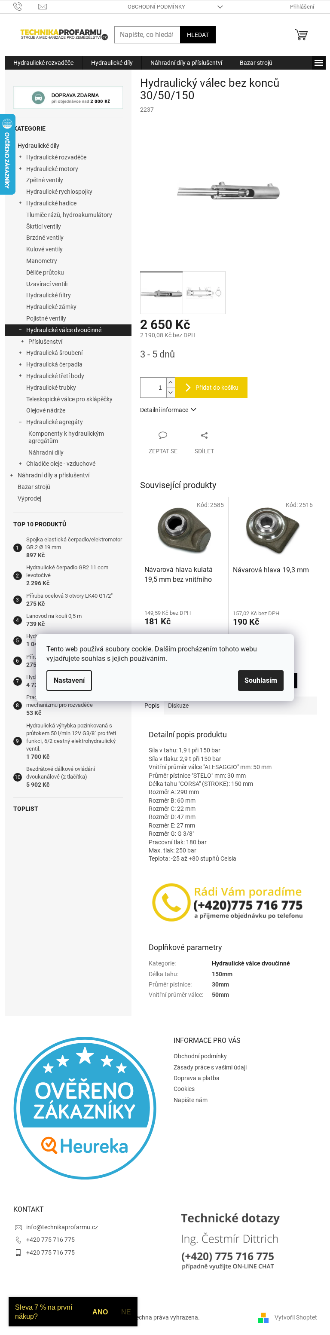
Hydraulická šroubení (54, 352)
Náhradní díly (46, 452)
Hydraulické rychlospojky (59, 191)
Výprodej (29, 498)
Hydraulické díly (38, 145)
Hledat (198, 34)
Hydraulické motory (52, 168)
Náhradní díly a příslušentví (53, 475)
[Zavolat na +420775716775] (26, 6)
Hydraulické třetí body (55, 376)
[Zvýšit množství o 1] (170, 383)
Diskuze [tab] (178, 705)
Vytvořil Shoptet (296, 1317)
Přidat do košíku (217, 387)
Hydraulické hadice (51, 203)
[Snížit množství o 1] (170, 392)
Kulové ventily (44, 249)
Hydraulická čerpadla (54, 364)
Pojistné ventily (46, 318)
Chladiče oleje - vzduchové (60, 463)
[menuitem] (43, 63)
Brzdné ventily (45, 237)
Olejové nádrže (45, 410)
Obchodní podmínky (156, 6)
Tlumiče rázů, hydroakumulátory (69, 214)
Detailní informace (164, 409)
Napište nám (191, 1100)
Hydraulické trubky (51, 387)
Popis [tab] (151, 705)
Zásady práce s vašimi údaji (210, 1067)
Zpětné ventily (44, 180)
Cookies (184, 1088)
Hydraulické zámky (51, 306)
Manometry (41, 260)
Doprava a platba (197, 1078)
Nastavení (69, 680)
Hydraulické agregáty (54, 422)
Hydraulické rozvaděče (56, 157)
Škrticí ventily (43, 226)
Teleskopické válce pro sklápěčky (69, 399)
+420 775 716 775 (50, 1239)
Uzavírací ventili (46, 284)
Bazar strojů (34, 486)
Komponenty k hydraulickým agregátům (66, 437)
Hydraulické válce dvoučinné (63, 330)
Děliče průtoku (45, 272)
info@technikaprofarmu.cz (62, 1227)
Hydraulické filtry (48, 295)
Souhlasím (260, 680)
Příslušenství (45, 341)
